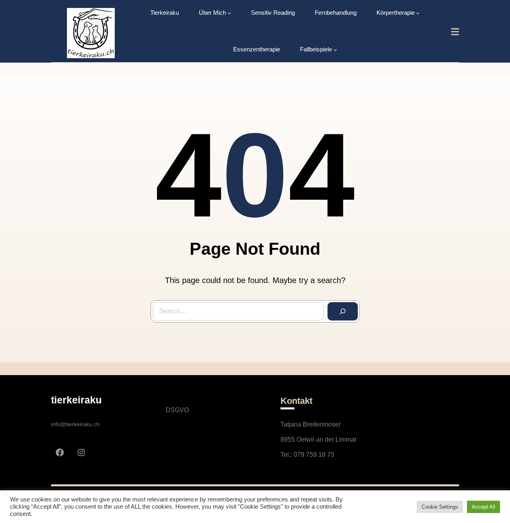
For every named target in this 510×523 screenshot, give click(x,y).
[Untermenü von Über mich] (229, 13)
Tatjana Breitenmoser (310, 424)
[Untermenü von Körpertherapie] (418, 13)
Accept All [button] (483, 507)
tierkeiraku (76, 399)
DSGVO (177, 410)
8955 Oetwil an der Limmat (318, 439)
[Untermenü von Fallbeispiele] (335, 49)
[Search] (343, 311)
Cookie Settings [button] (440, 507)
